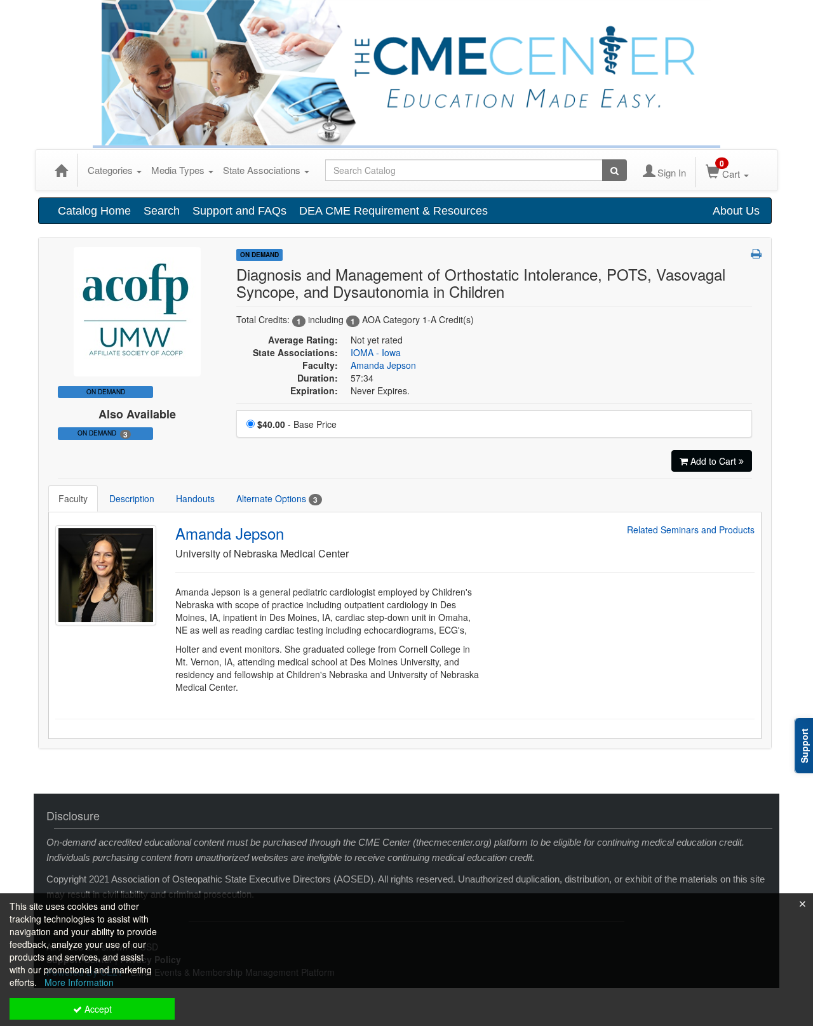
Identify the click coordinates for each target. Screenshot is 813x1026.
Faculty (73, 498)
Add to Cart (714, 461)
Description (131, 498)
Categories (111, 170)
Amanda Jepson (383, 365)
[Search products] (614, 170)
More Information (79, 982)
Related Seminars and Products (691, 530)
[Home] (61, 170)
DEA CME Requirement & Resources (393, 210)
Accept (97, 1009)
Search (162, 210)
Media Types (179, 170)
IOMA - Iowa (376, 352)
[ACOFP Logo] (137, 310)
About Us (736, 210)
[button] (756, 253)
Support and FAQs (239, 210)
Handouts (195, 498)
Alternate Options (277, 498)
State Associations (263, 170)
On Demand (102, 434)
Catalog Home (94, 210)
